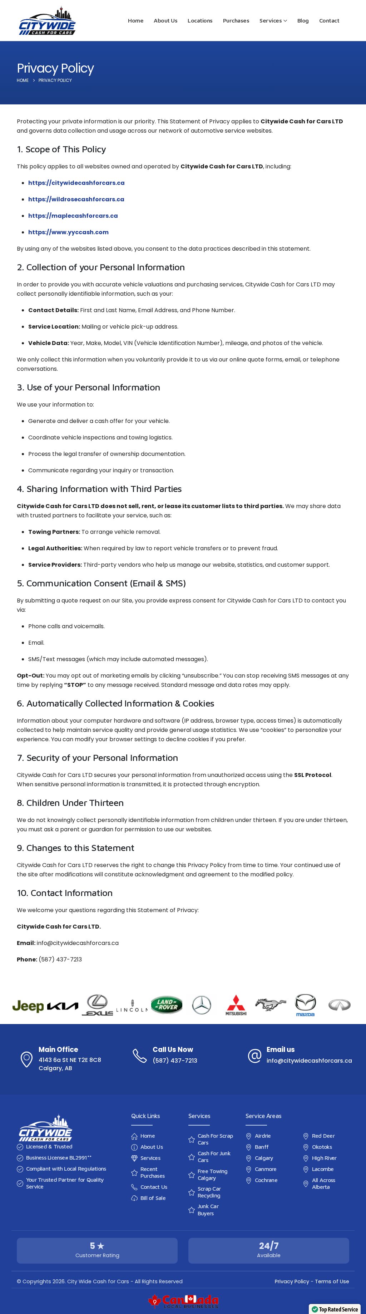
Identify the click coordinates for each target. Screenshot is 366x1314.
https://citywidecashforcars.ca (76, 183)
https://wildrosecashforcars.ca (76, 199)
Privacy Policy (292, 1281)
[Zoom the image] (45, 1117)
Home (135, 20)
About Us (165, 20)
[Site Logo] (47, 20)
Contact (329, 20)
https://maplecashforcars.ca (73, 216)
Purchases (236, 20)
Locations (200, 20)
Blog (303, 20)
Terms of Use (332, 1281)
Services (270, 20)
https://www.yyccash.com (68, 232)
